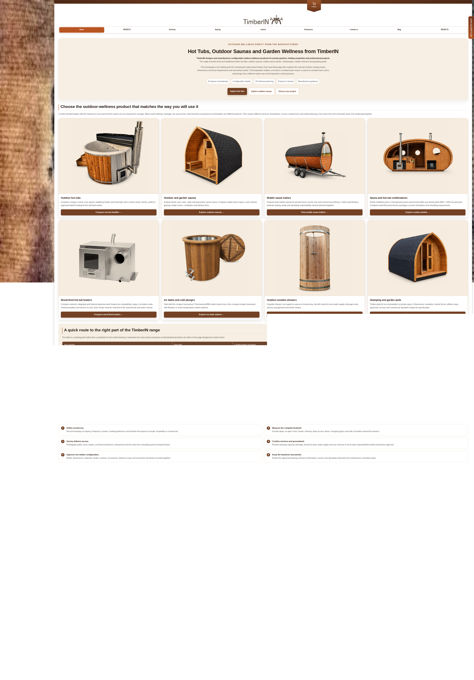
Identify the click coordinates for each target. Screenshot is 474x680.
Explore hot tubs (237, 91)
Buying (217, 30)
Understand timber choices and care (284, 516)
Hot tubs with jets (202, 364)
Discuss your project (287, 91)
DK (263, 641)
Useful (263, 30)
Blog (399, 30)
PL (263, 651)
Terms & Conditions (262, 656)
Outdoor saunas (202, 370)
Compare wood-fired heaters (108, 314)
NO (262, 648)
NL (263, 638)
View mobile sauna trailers (314, 212)
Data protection (263, 659)
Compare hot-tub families (109, 212)
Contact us (354, 30)
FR (263, 633)
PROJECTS (444, 30)
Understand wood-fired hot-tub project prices (83, 513)
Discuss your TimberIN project (79, 589)
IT (263, 643)
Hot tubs (202, 351)
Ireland (263, 625)
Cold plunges (202, 377)
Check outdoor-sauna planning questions (286, 508)
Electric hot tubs (263, 620)
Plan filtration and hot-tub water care (284, 512)
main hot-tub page (70, 409)
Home (81, 30)
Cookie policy (263, 661)
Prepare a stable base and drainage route (82, 509)
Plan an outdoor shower (314, 314)
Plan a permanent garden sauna (282, 504)
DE (263, 636)
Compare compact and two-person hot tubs (83, 517)
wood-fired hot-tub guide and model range (232, 409)
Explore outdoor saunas (261, 91)
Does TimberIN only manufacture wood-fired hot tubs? (88, 535)
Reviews (172, 30)
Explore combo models (417, 212)
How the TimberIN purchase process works (83, 505)
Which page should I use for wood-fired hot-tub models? (89, 552)
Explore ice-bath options (212, 314)
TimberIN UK (263, 630)
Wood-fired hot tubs (202, 358)
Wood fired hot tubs (262, 615)
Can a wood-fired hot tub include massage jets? (85, 544)
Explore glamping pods (417, 314)
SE (263, 646)
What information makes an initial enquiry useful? (86, 560)
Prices (262, 617)
